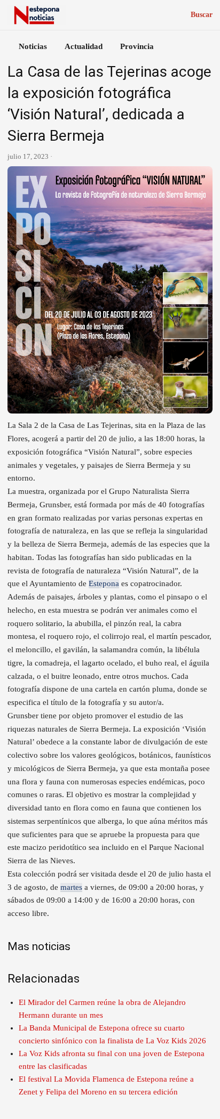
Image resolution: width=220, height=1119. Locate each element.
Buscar (202, 15)
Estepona (104, 583)
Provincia (137, 46)
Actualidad (84, 46)
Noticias (33, 46)
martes (71, 887)
